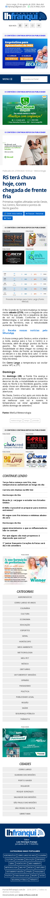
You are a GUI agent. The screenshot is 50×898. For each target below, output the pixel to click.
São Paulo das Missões (25, 802)
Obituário (25, 669)
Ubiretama (25, 813)
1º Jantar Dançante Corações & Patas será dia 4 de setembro (24, 544)
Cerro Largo (25, 769)
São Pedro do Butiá (25, 808)
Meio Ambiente (25, 647)
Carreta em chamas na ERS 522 (18, 490)
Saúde (25, 708)
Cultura (25, 614)
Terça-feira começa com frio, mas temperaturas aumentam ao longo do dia (23, 483)
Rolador (25, 786)
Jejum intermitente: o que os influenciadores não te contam (25, 529)
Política (25, 691)
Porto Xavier (25, 780)
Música (25, 663)
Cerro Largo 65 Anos (25, 602)
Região (25, 702)
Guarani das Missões (25, 775)
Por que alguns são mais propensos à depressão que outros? (21, 536)
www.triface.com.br (28, 895)
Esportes (25, 630)
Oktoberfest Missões (25, 675)
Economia (25, 619)
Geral (25, 636)
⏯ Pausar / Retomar (34, 213)
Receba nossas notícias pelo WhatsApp (25, 332)
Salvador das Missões (25, 797)
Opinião (25, 680)
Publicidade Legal (25, 697)
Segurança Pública (25, 713)
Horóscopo (25, 641)
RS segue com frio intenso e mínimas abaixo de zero (25, 516)
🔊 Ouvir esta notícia (13, 213)
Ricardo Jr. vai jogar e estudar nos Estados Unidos (24, 501)
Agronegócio (25, 597)
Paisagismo (25, 686)
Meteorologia (25, 652)
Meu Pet (25, 658)
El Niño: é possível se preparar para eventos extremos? (25, 509)
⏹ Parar (7, 218)
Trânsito (25, 719)
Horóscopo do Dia (12, 495)
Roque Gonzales (25, 791)
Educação (25, 625)
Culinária (25, 608)
